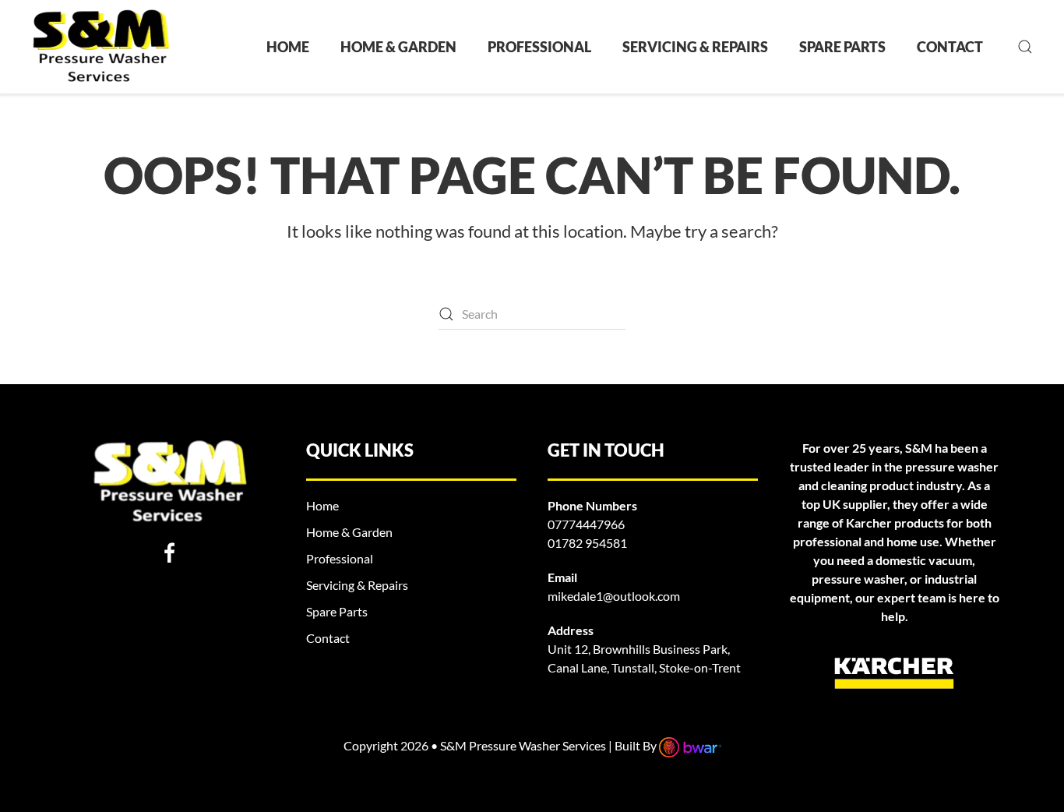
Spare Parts (842, 46)
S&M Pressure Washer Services (524, 745)
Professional (539, 46)
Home (287, 46)
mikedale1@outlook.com (614, 595)
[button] (1025, 47)
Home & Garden (398, 46)
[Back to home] (101, 47)
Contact (950, 46)
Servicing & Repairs (695, 46)
